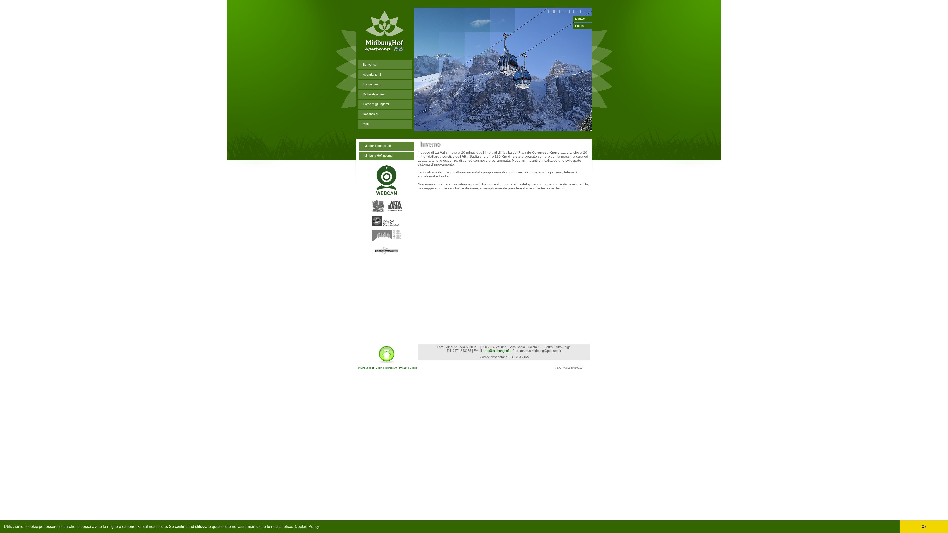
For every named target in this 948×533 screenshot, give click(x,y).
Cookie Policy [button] (307, 526)
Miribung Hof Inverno (378, 155)
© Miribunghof (366, 367)
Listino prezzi (372, 84)
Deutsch (580, 18)
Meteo (367, 124)
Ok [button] (924, 527)
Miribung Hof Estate (377, 146)
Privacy (403, 367)
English (580, 26)
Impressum (391, 367)
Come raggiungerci (376, 104)
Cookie (413, 367)
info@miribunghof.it (498, 351)
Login (379, 367)
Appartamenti (372, 74)
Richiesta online (374, 94)
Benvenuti (369, 64)
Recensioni (370, 114)
